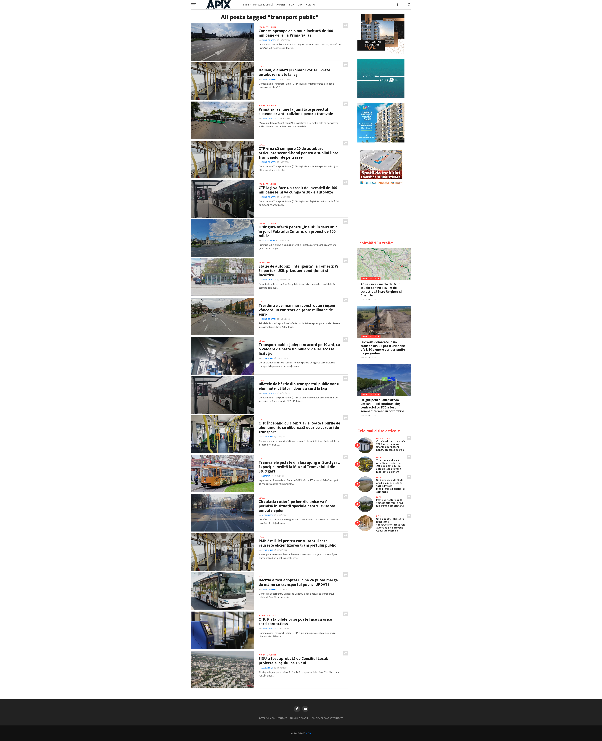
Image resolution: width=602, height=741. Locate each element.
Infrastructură (263, 4)
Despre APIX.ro (267, 718)
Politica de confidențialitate (327, 718)
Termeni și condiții (299, 718)
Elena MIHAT (267, 358)
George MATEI (268, 241)
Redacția (265, 476)
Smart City (295, 4)
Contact (311, 4)
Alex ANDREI (267, 515)
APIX (308, 733)
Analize (281, 4)
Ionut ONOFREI (268, 40)
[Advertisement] (384, 214)
